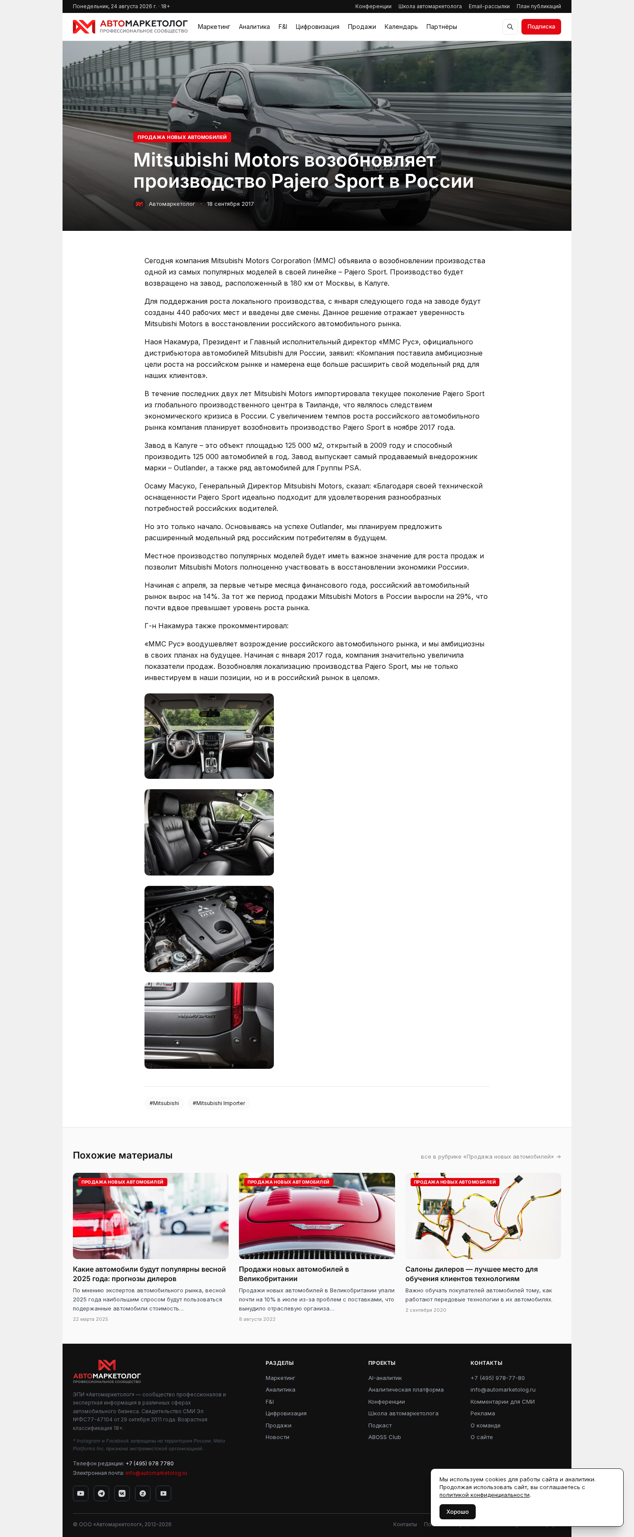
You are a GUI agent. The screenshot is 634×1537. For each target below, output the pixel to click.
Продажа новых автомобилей (182, 137)
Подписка (541, 26)
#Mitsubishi (164, 1103)
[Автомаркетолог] (130, 27)
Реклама (483, 1413)
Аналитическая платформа (406, 1389)
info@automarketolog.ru (156, 1473)
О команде (486, 1425)
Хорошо (457, 1511)
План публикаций (539, 6)
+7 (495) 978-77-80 (498, 1377)
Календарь (401, 26)
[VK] (122, 1493)
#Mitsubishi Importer (219, 1103)
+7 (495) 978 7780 (150, 1463)
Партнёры (442, 26)
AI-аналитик (385, 1377)
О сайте (482, 1436)
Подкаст (380, 1425)
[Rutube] (163, 1493)
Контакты (405, 1524)
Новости (277, 1436)
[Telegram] (101, 1493)
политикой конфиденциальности (484, 1494)
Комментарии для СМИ (503, 1401)
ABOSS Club (384, 1436)
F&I (283, 26)
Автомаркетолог (172, 203)
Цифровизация (317, 26)
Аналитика (254, 26)
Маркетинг (214, 26)
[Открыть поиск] (510, 27)
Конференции (373, 6)
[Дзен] (143, 1493)
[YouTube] (80, 1493)
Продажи (362, 26)
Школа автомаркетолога (430, 6)
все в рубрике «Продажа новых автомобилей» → (491, 1156)
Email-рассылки (489, 6)
